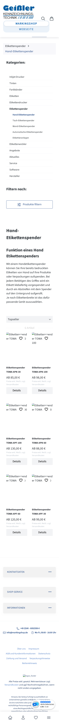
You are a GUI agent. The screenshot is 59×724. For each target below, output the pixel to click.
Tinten (12, 83)
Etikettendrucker (18, 102)
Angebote (14, 150)
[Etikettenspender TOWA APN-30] (16, 344)
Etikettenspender (18, 109)
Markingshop (26, 24)
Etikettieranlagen (21, 137)
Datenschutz (44, 653)
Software (14, 169)
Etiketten (14, 96)
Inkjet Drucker (16, 77)
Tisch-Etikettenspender (23, 120)
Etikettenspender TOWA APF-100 (15, 441)
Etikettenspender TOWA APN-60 (41, 441)
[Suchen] (43, 18)
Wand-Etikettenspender (24, 126)
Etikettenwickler (18, 144)
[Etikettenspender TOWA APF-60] (16, 486)
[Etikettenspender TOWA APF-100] (16, 415)
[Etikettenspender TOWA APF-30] (42, 486)
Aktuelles (14, 157)
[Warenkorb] (51, 18)
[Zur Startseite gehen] (17, 12)
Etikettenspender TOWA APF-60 (15, 511)
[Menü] (49, 718)
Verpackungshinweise (40, 658)
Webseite (26, 29)
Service (13, 163)
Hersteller (14, 176)
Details (17, 390)
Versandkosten (12, 684)
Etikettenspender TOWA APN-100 (41, 370)
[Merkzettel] (36, 718)
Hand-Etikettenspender (24, 114)
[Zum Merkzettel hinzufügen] (21, 338)
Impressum (33, 648)
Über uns (21, 648)
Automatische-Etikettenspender (28, 132)
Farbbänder (15, 89)
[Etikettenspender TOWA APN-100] (42, 344)
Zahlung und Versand (16, 658)
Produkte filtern (32, 204)
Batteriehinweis (29, 663)
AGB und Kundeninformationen (21, 653)
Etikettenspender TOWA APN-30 (15, 370)
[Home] (10, 718)
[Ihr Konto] (23, 718)
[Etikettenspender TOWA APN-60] (42, 415)
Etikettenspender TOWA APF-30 (41, 511)
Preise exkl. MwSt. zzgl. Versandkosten (15, 383)
